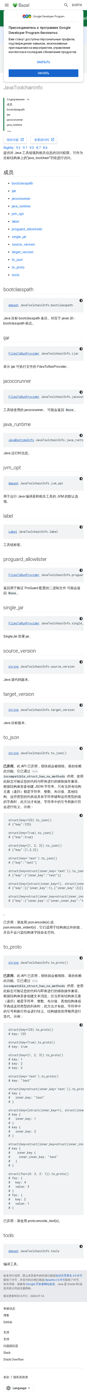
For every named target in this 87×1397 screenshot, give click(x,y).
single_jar (19, 237)
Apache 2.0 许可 (55, 1279)
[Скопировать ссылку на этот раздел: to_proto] (26, 947)
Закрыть (43, 62)
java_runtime (21, 206)
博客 (6, 1315)
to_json (17, 260)
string (13, 666)
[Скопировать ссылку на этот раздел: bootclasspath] (38, 289)
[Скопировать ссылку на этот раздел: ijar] (14, 338)
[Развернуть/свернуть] (28, 99)
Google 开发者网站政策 (40, 1284)
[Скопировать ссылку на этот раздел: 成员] (18, 172)
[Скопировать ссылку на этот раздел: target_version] (38, 694)
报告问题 (15, 139)
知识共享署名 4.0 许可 (69, 1275)
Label (12, 532)
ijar (14, 191)
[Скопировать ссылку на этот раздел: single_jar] (28, 608)
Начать (43, 73)
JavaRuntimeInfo (21, 440)
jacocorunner (21, 199)
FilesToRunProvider (23, 353)
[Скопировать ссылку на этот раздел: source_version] (40, 651)
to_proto (18, 267)
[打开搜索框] (66, 5)
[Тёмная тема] (81, 300)
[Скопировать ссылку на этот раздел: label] (17, 516)
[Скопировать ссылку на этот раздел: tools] (18, 1235)
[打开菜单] (7, 5)
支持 (6, 1339)
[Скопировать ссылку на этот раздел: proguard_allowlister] (51, 559)
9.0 (32, 148)
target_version (22, 252)
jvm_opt (18, 214)
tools (15, 275)
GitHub (7, 1322)
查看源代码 (44, 139)
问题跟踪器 (10, 1346)
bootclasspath (22, 183)
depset (13, 305)
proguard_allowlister (27, 229)
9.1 (25, 148)
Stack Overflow (13, 1359)
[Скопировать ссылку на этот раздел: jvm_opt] (25, 468)
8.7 (38, 148)
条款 (6, 1377)
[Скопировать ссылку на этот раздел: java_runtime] (35, 424)
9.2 (18, 148)
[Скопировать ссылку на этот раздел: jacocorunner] (35, 381)
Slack (7, 1352)
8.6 (45, 148)
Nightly (8, 148)
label (15, 222)
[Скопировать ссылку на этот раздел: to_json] (23, 737)
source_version (23, 244)
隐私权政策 (20, 1377)
